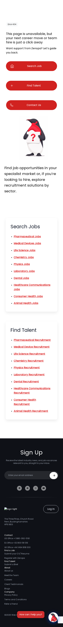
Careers (8, 579)
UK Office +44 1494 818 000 (17, 547)
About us (8, 570)
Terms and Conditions (15, 599)
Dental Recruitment (26, 381)
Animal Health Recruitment (31, 411)
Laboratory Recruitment (29, 374)
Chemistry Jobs (24, 257)
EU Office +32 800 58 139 (16, 542)
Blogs (7, 588)
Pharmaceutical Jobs (27, 236)
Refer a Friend (11, 603)
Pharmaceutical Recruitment (32, 340)
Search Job (34, 66)
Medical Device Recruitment (32, 347)
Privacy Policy (11, 595)
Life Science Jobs (24, 250)
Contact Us (34, 105)
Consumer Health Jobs (28, 296)
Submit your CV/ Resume (16, 553)
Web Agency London (21, 615)
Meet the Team (11, 575)
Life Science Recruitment (29, 354)
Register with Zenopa (14, 558)
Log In (51, 509)
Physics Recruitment (27, 367)
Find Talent (34, 85)
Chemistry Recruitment (29, 361)
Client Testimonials (13, 584)
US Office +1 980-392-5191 (17, 538)
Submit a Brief (11, 564)
